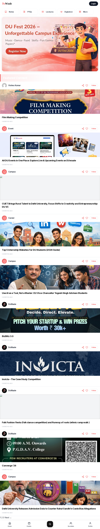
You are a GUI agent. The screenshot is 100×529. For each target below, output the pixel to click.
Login (93, 4)
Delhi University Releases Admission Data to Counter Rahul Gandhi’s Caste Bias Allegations (49, 508)
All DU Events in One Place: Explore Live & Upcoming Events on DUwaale (39, 160)
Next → (8, 517)
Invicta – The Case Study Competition (21, 379)
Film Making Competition (15, 117)
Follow (94, 85)
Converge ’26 (9, 465)
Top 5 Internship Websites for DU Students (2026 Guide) (31, 249)
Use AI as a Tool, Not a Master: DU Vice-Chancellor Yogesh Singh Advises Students (44, 293)
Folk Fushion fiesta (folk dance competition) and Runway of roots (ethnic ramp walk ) (46, 422)
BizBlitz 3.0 (7, 336)
